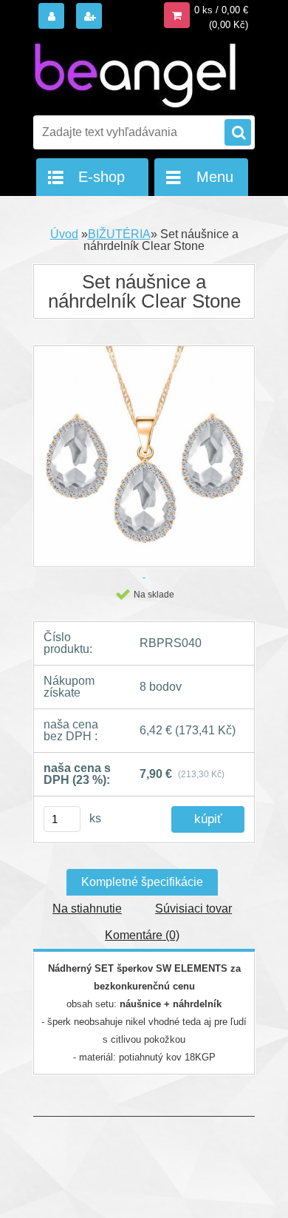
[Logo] (134, 72)
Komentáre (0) (142, 935)
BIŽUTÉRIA (119, 234)
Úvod (64, 234)
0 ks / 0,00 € (221, 10)
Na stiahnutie (87, 908)
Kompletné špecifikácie (142, 882)
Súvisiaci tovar (193, 908)
